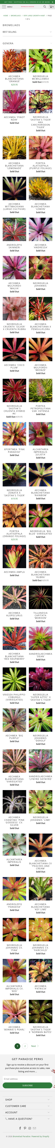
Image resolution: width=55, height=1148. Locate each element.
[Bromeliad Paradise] (27, 6)
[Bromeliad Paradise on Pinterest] (25, 1128)
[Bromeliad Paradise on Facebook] (20, 1128)
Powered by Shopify (40, 1136)
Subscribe (27, 1085)
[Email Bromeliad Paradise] (35, 1128)
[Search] (45, 6)
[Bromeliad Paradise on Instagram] (30, 1128)
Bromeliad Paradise (21, 1136)
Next (33, 1046)
